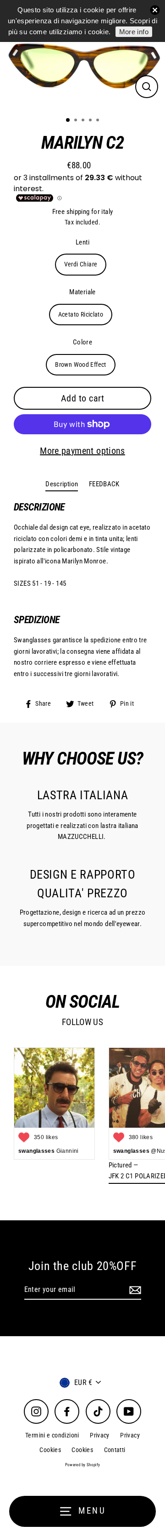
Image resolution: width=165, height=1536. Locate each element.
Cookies (50, 1449)
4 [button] (91, 121)
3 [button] (84, 121)
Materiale (82, 292)
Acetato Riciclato (81, 314)
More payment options (82, 450)
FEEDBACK (104, 484)
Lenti (82, 242)
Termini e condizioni (52, 1435)
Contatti (115, 1449)
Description (61, 484)
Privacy (100, 1435)
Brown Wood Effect (80, 364)
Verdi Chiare (81, 264)
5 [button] (98, 121)
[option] (82, 54)
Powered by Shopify (82, 1465)
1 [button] (68, 120)
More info (133, 32)
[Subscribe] (133, 1290)
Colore (82, 342)
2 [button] (76, 121)
